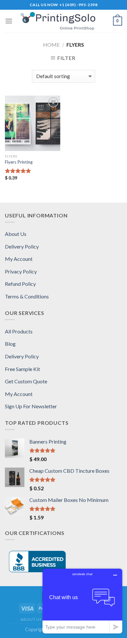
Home (51, 44)
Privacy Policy (21, 271)
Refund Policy (20, 284)
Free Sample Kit (22, 369)
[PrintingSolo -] (63, 21)
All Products (19, 331)
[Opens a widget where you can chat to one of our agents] (82, 601)
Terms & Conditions (27, 296)
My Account (19, 259)
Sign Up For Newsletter (31, 406)
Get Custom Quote (26, 381)
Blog (10, 344)
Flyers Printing (19, 162)
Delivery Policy (22, 246)
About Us (15, 234)
